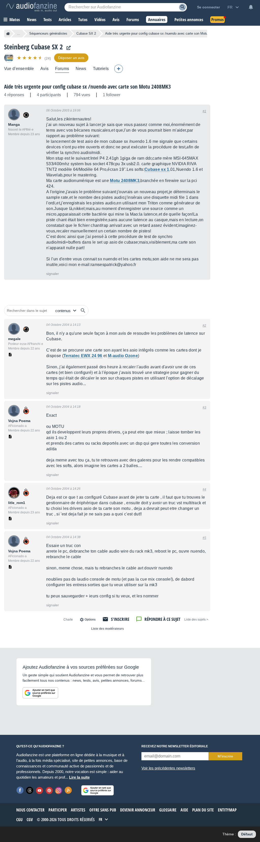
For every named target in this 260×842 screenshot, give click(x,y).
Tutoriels (101, 68)
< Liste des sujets (196, 619)
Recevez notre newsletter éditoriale (174, 746)
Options (90, 619)
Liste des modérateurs (107, 628)
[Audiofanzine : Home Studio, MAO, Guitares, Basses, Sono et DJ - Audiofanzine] (31, 7)
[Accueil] (8, 33)
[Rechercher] (83, 310)
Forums (62, 68)
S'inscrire (120, 619)
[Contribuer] (118, 69)
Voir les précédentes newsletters (168, 768)
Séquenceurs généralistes (48, 33)
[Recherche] (182, 7)
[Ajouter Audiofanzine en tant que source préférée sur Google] (40, 692)
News (81, 68)
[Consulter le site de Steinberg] (67, 48)
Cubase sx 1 (156, 169)
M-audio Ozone (123, 356)
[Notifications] (251, 7)
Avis (44, 68)
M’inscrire (225, 756)
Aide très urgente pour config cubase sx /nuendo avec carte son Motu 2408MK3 (87, 86)
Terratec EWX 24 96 (82, 356)
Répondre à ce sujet (162, 619)
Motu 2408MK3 (124, 180)
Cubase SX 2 (86, 33)
